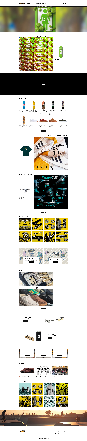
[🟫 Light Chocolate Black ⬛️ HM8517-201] (27, 370)
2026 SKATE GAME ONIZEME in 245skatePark (58, 376)
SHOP (34, 3)
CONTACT (46, 3)
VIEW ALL (43, 212)
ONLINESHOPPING (29, 3)
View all (65, 363)
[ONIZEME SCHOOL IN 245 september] (43, 370)
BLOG (43, 3)
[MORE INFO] (27, 353)
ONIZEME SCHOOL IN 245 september (41, 376)
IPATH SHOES (43, 308)
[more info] (31, 256)
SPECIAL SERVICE (38, 3)
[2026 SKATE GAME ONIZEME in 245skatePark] (60, 370)
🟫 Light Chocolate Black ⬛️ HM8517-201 (25, 376)
